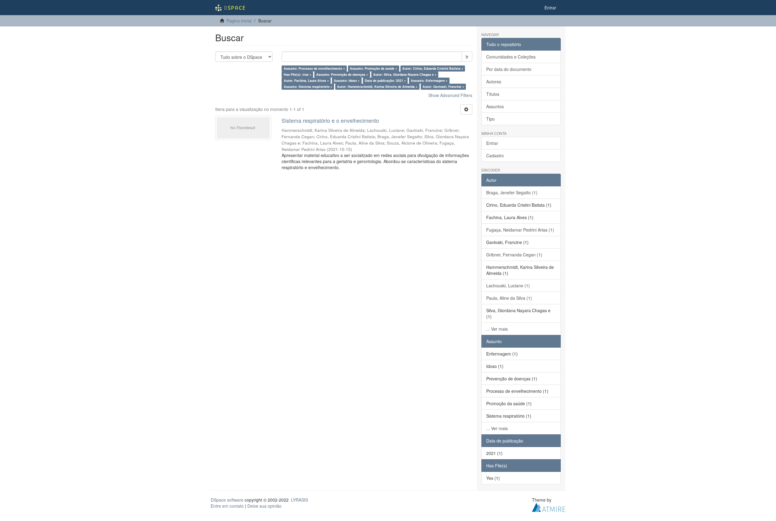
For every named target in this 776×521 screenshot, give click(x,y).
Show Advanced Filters (450, 95)
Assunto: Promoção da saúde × (373, 68)
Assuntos (495, 106)
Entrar (492, 143)
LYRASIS (299, 500)
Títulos (492, 94)
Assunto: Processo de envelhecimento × (314, 68)
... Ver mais (497, 329)
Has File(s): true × (297, 74)
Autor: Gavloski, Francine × (443, 86)
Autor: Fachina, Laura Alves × (306, 80)
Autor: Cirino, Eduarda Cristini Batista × (432, 68)
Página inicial (239, 21)
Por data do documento (508, 69)
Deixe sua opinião (264, 506)
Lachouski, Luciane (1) (508, 285)
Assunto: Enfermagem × (429, 80)
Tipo (490, 119)
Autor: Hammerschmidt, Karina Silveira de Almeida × (377, 86)
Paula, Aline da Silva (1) (509, 298)
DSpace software (227, 500)
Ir (467, 57)
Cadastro (495, 155)
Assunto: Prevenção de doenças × (342, 74)
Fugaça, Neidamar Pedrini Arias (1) (520, 230)
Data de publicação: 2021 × (385, 80)
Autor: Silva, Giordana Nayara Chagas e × (404, 74)
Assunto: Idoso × (347, 80)
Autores (493, 81)
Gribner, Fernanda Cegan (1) (514, 255)
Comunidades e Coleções (511, 57)
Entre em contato (227, 506)
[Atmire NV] (548, 506)
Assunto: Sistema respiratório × (308, 86)
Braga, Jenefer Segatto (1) (511, 192)
